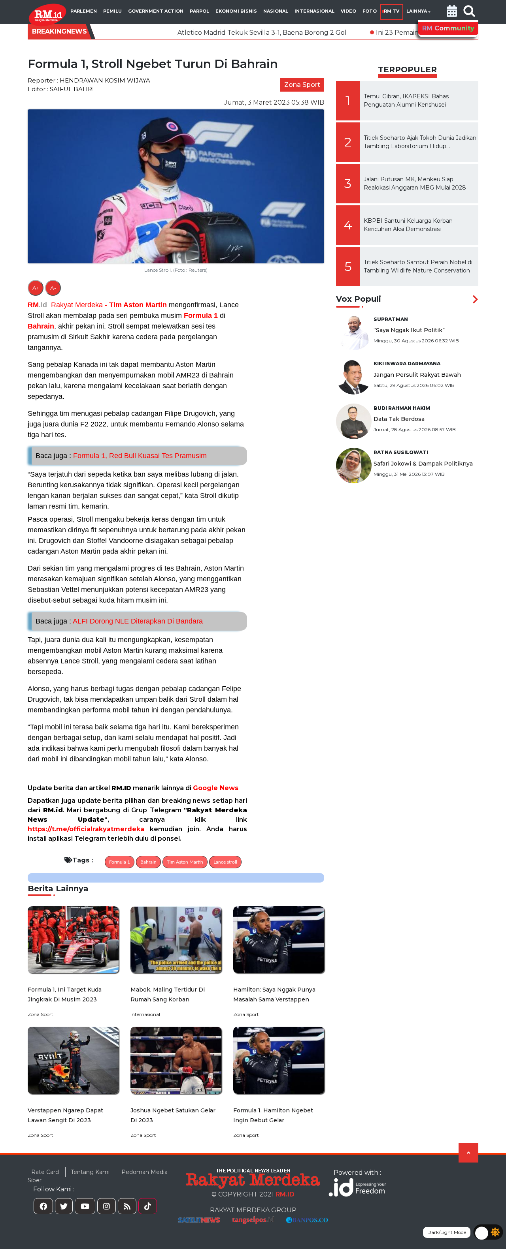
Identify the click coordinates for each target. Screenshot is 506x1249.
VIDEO (348, 11)
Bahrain (41, 326)
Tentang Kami (90, 1172)
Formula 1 (201, 315)
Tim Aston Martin (138, 305)
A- (53, 288)
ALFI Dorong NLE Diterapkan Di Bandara (119, 621)
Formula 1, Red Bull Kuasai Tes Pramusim (121, 456)
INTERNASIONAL (314, 11)
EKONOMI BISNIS (236, 11)
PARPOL (199, 11)
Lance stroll (225, 862)
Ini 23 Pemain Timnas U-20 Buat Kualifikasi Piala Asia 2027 (410, 32)
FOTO (370, 11)
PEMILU (112, 11)
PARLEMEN (83, 11)
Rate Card (45, 1172)
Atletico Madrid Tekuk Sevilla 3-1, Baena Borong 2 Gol (205, 32)
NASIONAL (275, 11)
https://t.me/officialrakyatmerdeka (86, 829)
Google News (215, 788)
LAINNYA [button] (416, 11)
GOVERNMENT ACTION (155, 11)
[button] (452, 12)
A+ (35, 288)
